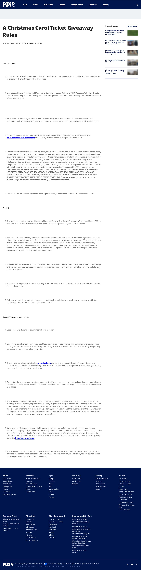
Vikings (51, 478)
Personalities (30, 524)
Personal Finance (102, 478)
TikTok (51, 535)
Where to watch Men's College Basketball (80, 537)
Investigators (7, 486)
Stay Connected (57, 516)
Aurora (51, 497)
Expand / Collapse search (137, 4)
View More (132, 26)
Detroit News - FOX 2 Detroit (10, 529)
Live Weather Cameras (34, 486)
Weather (30, 475)
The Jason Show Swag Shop (127, 506)
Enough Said (123, 489)
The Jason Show (124, 481)
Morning (76, 475)
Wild (50, 486)
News (5, 475)
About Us (30, 516)
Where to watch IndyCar (80, 534)
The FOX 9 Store (124, 510)
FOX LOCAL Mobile (56, 522)
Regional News (10, 516)
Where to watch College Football (80, 523)
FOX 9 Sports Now (125, 497)
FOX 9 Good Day (125, 484)
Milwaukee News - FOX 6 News (11, 520)
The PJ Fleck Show (125, 494)
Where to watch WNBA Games (80, 547)
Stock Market (100, 484)
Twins (51, 484)
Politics (5, 489)
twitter (132, 564)
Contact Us (30, 519)
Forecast (29, 481)
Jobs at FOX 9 (31, 527)
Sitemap (29, 532)
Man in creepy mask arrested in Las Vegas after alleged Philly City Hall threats (115, 42)
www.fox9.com (44, 363)
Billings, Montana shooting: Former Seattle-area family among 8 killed (114, 71)
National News (8, 481)
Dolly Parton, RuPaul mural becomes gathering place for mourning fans (115, 52)
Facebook (52, 527)
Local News (7, 478)
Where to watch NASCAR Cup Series (81, 530)
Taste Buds (123, 500)
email (136, 564)
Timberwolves (54, 489)
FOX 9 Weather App (33, 478)
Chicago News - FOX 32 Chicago (11, 525)
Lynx (50, 492)
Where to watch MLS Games (79, 551)
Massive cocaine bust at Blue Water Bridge (115, 61)
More (105, 4)
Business (99, 481)
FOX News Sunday (9, 494)
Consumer (6, 492)
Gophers (52, 481)
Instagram (52, 530)
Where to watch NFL (79, 519)
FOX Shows (123, 478)
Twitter (51, 532)
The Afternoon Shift (126, 502)
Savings (98, 489)
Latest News (111, 26)
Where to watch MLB (79, 526)
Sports (52, 475)
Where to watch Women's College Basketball (81, 542)
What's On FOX (31, 530)
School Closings (31, 484)
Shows (122, 475)
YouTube (52, 538)
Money (99, 475)
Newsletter (53, 524)
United (51, 494)
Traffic (28, 489)
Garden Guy (76, 481)
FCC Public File (31, 538)
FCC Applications (32, 540)
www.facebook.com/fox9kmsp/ (21, 138)
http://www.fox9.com (24, 438)
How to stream (54, 519)
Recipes (75, 484)
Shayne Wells (77, 478)
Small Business (101, 486)
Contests (29, 522)
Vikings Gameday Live (126, 492)
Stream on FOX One (82, 516)
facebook (128, 564)
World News (7, 484)
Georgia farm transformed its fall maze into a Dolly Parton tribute (114, 32)
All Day (121, 486)
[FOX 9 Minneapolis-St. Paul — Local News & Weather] (10, 4)
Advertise (29, 535)
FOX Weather (30, 492)
